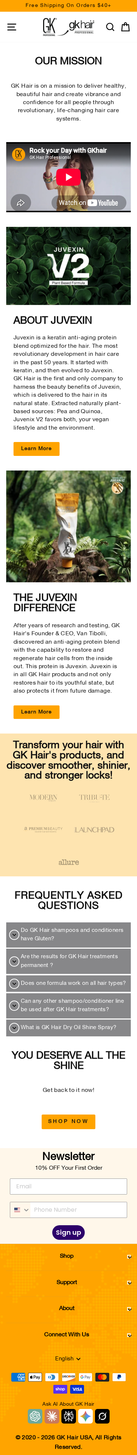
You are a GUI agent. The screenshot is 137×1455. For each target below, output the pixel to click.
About (67, 1308)
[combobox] (20, 1210)
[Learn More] (68, 266)
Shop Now (68, 1121)
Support (67, 1282)
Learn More (36, 448)
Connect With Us (66, 1334)
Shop (66, 1256)
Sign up (68, 1232)
